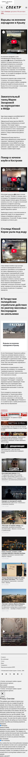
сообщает (9, 400)
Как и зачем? (3, 685)
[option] (14, 632)
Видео (2, 663)
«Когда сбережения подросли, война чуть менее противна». (13, 580)
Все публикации (4, 659)
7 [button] (17, 647)
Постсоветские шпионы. (14, 476)
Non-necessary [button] (4, 738)
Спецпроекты (4, 410)
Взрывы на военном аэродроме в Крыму (11, 344)
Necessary (4, 725)
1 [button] (3, 647)
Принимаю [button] (3, 687)
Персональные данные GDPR (8, 667)
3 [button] (8, 647)
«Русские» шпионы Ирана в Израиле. (14, 606)
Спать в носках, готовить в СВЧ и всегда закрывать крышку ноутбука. (13, 554)
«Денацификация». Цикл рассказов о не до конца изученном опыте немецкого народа (12, 451)
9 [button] (22, 647)
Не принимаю (10, 687)
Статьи (2, 661)
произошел (11, 194)
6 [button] (15, 647)
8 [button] (20, 647)
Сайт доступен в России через (13, 12)
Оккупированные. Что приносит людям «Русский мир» (11, 418)
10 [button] (24, 647)
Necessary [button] (3, 724)
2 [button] (6, 647)
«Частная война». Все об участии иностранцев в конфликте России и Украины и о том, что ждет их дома (14, 428)
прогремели (4, 60)
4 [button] (10, 647)
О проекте (3, 657)
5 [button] (13, 647)
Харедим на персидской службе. (13, 502)
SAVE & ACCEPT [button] (5, 756)
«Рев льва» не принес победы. (13, 528)
